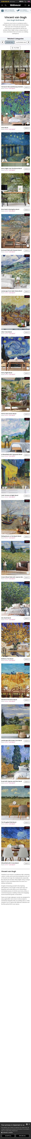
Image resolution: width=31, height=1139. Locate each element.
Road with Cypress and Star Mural (11, 781)
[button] (15, 1133)
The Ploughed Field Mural (8, 822)
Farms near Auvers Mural (8, 413)
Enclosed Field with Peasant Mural (11, 250)
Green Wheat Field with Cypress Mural (12, 577)
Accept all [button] (8, 1135)
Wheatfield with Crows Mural (10, 863)
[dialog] (15, 1130)
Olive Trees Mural (6, 332)
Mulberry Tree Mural (7, 659)
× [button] (29, 1124)
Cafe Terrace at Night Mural (9, 495)
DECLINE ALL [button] (22, 1135)
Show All (9, 42)
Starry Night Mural (6, 373)
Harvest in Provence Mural (9, 699)
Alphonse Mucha (22, 42)
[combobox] (27, 1124)
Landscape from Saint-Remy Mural (11, 291)
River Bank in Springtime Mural (10, 209)
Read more (15, 1130)
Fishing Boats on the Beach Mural (11, 536)
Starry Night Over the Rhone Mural (11, 168)
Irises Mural (4, 127)
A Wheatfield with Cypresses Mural (11, 454)
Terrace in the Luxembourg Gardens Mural (14, 87)
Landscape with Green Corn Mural (11, 740)
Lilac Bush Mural (6, 618)
